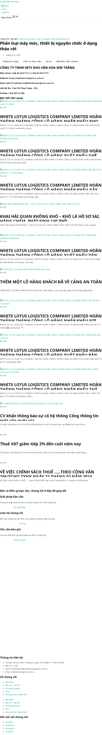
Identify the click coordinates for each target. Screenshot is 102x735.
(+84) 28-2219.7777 (39, 73)
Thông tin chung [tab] (10, 61)
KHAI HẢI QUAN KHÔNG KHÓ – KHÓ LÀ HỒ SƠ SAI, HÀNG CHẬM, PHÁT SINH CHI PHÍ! (50, 217)
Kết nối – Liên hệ (12, 685)
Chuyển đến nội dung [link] (9, 1)
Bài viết (14, 39)
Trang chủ (4, 39)
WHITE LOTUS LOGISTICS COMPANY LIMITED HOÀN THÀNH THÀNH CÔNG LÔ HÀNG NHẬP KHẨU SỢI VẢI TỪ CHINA (51, 317)
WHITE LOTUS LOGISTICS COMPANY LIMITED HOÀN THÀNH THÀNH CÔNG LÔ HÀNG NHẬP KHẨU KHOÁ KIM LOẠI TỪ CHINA (51, 118)
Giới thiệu (9, 682)
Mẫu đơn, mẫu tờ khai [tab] (67, 61)
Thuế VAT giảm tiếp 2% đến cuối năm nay (40, 444)
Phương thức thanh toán (16, 694)
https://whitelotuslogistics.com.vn (26, 78)
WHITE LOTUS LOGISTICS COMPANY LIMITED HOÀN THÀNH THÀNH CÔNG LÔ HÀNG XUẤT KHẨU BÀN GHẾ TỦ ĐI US (51, 351)
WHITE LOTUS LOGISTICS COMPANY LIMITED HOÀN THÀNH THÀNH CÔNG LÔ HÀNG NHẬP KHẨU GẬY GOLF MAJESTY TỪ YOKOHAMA (51, 186)
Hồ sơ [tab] (49, 61)
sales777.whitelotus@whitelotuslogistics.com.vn (30, 83)
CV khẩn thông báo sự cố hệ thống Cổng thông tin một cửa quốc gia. (49, 417)
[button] (20, 507)
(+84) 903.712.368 (16, 93)
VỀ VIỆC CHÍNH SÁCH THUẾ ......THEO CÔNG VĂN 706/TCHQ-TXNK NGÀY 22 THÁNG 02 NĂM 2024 (47, 473)
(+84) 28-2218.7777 (20, 73)
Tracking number (12, 688)
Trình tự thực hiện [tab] (32, 61)
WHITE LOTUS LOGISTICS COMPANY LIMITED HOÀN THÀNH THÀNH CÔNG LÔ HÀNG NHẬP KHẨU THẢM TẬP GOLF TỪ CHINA (51, 386)
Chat (7, 691)
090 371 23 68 (11, 665)
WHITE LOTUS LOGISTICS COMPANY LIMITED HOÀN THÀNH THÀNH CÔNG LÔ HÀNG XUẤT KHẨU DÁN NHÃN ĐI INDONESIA (51, 252)
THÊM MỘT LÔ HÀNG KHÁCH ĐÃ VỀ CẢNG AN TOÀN (51, 282)
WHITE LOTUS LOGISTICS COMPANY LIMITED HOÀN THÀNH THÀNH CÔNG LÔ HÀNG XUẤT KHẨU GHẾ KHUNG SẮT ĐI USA (51, 152)
